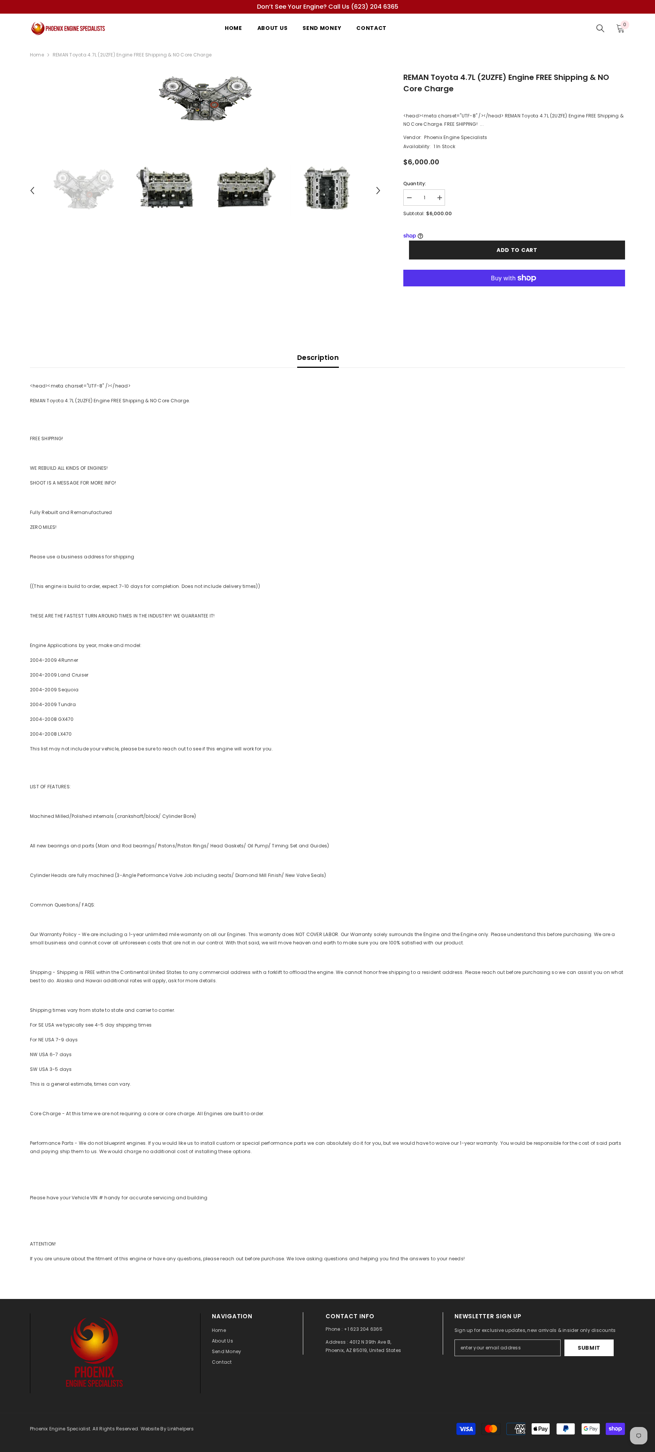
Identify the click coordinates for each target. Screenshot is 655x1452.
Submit (589, 1348)
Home (37, 55)
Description (318, 357)
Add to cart (517, 250)
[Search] (600, 28)
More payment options (514, 290)
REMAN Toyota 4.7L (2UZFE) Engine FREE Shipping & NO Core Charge (506, 83)
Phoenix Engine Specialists (455, 137)
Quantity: (414, 183)
